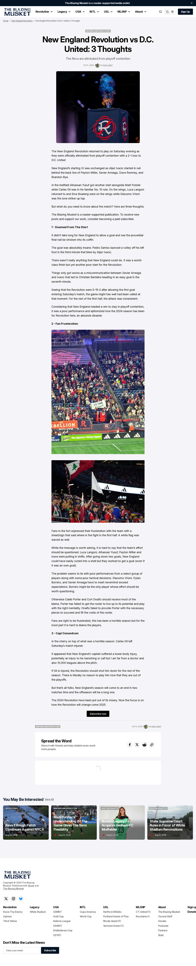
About (139, 11)
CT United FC (143, 911)
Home (5, 21)
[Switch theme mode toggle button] (169, 12)
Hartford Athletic (112, 911)
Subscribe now (98, 713)
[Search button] (160, 11)
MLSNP (122, 11)
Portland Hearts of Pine (116, 916)
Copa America (88, 911)
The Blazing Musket (13, 888)
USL (106, 11)
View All (49, 799)
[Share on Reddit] (144, 745)
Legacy (62, 11)
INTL (93, 11)
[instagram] (13, 899)
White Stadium (38, 911)
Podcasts (163, 925)
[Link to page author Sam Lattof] (97, 65)
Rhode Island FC (112, 921)
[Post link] (26, 822)
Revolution (42, 11)
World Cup (86, 916)
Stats (161, 935)
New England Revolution (22, 21)
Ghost (31, 885)
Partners (162, 930)
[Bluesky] (21, 899)
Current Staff (165, 916)
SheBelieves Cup (62, 930)
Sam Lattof (108, 65)
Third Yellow (10, 921)
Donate (162, 921)
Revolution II (142, 916)
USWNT (57, 925)
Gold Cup (58, 916)
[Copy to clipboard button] (152, 745)
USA (78, 11)
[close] (192, 3)
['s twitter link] (6, 899)
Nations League (62, 921)
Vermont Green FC (113, 925)
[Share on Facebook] (130, 745)
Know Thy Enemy (13, 911)
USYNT (57, 935)
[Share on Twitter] (137, 745)
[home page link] (17, 11)
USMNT (57, 911)
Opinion (7, 916)
